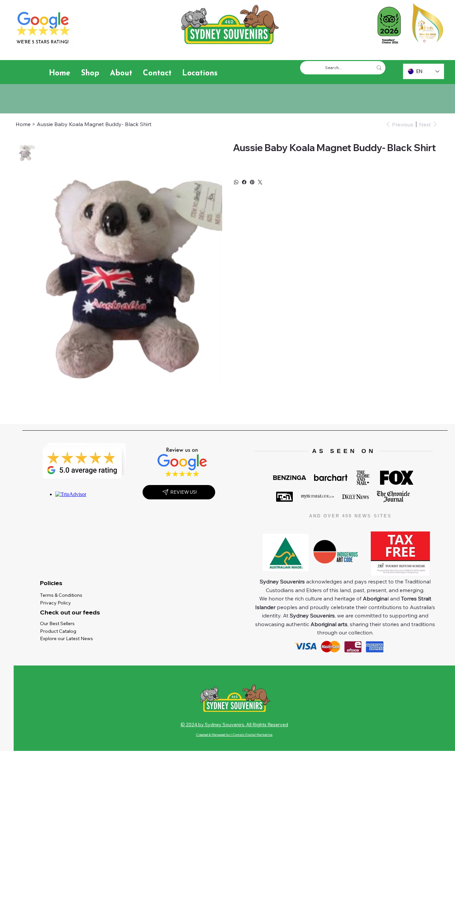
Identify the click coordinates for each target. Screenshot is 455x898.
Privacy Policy (57, 603)
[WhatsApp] (236, 182)
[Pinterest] (252, 182)
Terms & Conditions (62, 595)
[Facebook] (244, 182)
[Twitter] (260, 182)
